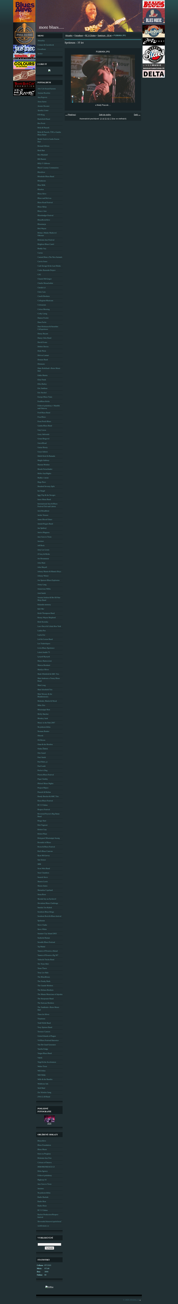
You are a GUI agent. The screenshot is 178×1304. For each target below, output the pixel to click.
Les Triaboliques (44, 644)
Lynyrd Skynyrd (44, 657)
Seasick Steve (43, 877)
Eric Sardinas (42, 388)
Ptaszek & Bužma (44, 792)
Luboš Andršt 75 (44, 652)
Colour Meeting (44, 309)
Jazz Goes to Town (44, 537)
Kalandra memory (44, 605)
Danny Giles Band (44, 338)
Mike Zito (41, 705)
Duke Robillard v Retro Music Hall (49, 369)
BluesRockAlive (44, 220)
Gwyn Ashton (43, 452)
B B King (41, 115)
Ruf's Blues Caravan (45, 851)
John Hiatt (41, 563)
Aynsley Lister (43, 110)
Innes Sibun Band (44, 499)
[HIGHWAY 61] (24, 80)
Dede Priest (42, 351)
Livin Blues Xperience (46, 648)
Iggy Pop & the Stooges (46, 495)
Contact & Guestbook (46, 45)
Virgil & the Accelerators (47, 1062)
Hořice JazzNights (44, 473)
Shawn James (42, 886)
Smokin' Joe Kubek (45, 908)
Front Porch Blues (44, 421)
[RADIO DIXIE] (154, 37)
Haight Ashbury (43, 460)
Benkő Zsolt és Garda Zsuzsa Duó (48, 140)
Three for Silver (43, 1014)
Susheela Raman (44, 938)
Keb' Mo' (41, 609)
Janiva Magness (44, 532)
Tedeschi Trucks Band (46, 960)
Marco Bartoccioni (45, 661)
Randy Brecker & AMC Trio (48, 796)
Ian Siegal (41, 491)
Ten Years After (43, 964)
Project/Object (43, 788)
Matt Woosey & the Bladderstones (45, 695)
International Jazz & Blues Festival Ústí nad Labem (47, 505)
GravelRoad (42, 443)
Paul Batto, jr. (43, 762)
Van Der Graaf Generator (47, 1045)
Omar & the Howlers (45, 744)
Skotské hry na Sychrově (47, 899)
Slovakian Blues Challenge (48, 903)
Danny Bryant (43, 334)
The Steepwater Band (46, 999)
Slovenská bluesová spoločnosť (49, 1221)
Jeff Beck (41, 545)
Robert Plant (42, 834)
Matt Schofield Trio (45, 690)
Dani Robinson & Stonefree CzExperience (48, 328)
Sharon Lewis (43, 882)
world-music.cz (43, 1226)
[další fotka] (137, 79)
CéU (39, 275)
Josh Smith (42, 593)
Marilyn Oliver (43, 670)
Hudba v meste (43, 478)
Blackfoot (41, 172)
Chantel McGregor (45, 279)
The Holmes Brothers (45, 990)
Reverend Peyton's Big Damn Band (49, 815)
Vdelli (40, 1058)
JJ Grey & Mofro (44, 554)
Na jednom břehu (44, 727)
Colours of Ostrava (45, 1163)
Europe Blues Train (45, 397)
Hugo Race (42, 482)
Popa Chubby (43, 779)
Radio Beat (42, 1201)
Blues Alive (42, 194)
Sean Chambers (43, 873)
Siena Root (42, 894)
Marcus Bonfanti (44, 665)
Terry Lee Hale (43, 973)
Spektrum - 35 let (105, 35)
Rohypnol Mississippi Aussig (49, 838)
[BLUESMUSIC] (154, 24)
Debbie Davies (43, 347)
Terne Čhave (42, 968)
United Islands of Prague (47, 1036)
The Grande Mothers (45, 986)
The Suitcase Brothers (46, 1003)
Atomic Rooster (43, 106)
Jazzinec (41, 541)
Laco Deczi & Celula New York (49, 626)
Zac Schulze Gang (44, 1092)
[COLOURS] (24, 69)
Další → (137, 115)
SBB (39, 864)
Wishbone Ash (43, 1084)
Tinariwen (41, 1019)
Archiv (40, 54)
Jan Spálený (42, 528)
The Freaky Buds (44, 981)
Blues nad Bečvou (44, 198)
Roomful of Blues (44, 842)
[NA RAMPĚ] (24, 95)
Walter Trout (42, 1066)
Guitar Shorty (43, 447)
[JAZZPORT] (154, 45)
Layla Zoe (41, 635)
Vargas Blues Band (45, 1053)
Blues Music (42, 1149)
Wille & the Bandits (45, 1079)
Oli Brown (41, 740)
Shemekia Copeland (45, 890)
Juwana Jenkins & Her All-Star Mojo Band (49, 599)
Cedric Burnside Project (46, 270)
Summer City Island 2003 (47, 934)
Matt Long (42, 685)
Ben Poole (41, 123)
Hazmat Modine (44, 465)
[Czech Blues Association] (154, 63)
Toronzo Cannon (44, 1032)
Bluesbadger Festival (45, 215)
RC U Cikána (43, 805)
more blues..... (51, 27)
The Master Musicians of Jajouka (50, 994)
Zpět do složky (105, 115)
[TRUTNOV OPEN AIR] (24, 59)
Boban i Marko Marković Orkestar (47, 234)
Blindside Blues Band (46, 176)
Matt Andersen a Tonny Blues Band (49, 679)
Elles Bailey (42, 384)
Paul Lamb (42, 766)
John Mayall (42, 567)
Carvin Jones (42, 261)
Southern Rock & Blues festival (49, 916)
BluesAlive (42, 1141)
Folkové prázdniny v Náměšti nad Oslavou (49, 407)
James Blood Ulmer (45, 519)
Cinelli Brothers (44, 296)
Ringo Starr (42, 821)
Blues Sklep (42, 207)
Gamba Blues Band (45, 426)
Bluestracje (42, 224)
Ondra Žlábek (43, 749)
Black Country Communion (48, 168)
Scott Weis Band (44, 868)
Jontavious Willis (44, 589)
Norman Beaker (43, 731)
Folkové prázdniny (45, 1175)
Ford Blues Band (44, 413)
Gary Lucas (42, 430)
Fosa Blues (42, 417)
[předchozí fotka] (69, 79)
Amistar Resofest (44, 93)
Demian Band (43, 360)
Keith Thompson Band (46, 613)
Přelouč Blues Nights (45, 783)
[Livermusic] (154, 69)
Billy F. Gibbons (44, 163)
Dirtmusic (41, 364)
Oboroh (40, 736)
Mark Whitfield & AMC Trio (48, 674)
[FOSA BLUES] (24, 44)
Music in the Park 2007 (46, 723)
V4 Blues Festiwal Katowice (48, 1040)
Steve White (42, 929)
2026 (49, 1124)
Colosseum (42, 305)
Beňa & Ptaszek (43, 128)
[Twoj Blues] (154, 7)
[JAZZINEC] (24, 52)
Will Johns (41, 1071)
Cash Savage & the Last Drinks (49, 266)
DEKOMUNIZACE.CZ (46, 1167)
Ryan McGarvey (44, 856)
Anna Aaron (42, 102)
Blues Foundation (44, 1145)
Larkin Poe (42, 631)
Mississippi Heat (44, 710)
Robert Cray (42, 830)
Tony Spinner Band (45, 1027)
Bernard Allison (43, 146)
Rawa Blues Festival (45, 801)
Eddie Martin (43, 375)
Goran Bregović (44, 439)
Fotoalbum (42, 49)
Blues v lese (42, 211)
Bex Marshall (43, 155)
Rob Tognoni (43, 825)
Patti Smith (42, 757)
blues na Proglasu (44, 1154)
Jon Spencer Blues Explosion (49, 580)
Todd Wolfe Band (44, 1023)
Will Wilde (42, 1075)
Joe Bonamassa (43, 559)
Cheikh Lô (42, 288)
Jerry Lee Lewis (43, 550)
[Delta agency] (154, 77)
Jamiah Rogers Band (45, 524)
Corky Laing (42, 314)
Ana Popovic (42, 97)
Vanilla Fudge (43, 1049)
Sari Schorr (42, 860)
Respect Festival (44, 809)
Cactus (40, 253)
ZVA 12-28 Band (44, 1097)
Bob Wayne (42, 229)
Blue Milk (41, 185)
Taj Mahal (41, 947)
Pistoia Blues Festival (46, 775)
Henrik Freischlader (45, 469)
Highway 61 (42, 1180)
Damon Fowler (43, 318)
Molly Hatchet (43, 714)
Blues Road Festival (45, 202)
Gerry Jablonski (43, 434)
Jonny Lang (42, 585)
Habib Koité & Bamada (46, 456)
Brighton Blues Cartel (46, 244)
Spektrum (41, 921)
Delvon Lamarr (43, 355)
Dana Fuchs (42, 322)
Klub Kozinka (43, 622)
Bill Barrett (42, 159)
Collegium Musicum (45, 301)
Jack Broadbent (43, 511)
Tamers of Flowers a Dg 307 (48, 955)
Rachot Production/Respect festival (48, 1216)
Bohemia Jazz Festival (46, 240)
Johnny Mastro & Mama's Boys (49, 572)
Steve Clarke (42, 925)
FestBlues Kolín (44, 401)
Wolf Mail (41, 1088)
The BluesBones (44, 977)
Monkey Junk (43, 718)
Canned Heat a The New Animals (50, 257)
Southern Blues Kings (46, 912)
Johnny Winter (43, 576)
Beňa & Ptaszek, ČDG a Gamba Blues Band (49, 133)
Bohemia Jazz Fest (44, 1158)
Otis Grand (42, 753)
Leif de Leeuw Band (45, 639)
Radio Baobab (43, 1197)
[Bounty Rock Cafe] (24, 88)
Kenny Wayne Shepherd (47, 618)
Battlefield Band (44, 119)
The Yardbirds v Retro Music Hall (48, 1008)
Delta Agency (43, 1171)
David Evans (42, 342)
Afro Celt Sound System (47, 89)
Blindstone (42, 181)
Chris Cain (42, 292)
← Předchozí (70, 115)
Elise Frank (42, 380)
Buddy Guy (42, 249)
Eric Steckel (42, 393)
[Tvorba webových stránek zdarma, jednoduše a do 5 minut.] (140, 1300)
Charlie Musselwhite (45, 283)
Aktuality (41, 41)
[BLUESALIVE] (24, 22)
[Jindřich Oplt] (49, 70)
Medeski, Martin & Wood (47, 701)
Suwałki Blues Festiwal (46, 942)
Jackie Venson (43, 515)
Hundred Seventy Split (46, 486)
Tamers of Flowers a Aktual (48, 951)
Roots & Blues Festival (46, 847)
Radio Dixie (42, 1206)
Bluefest (41, 189)
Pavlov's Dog (42, 770)
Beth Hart (41, 150)
